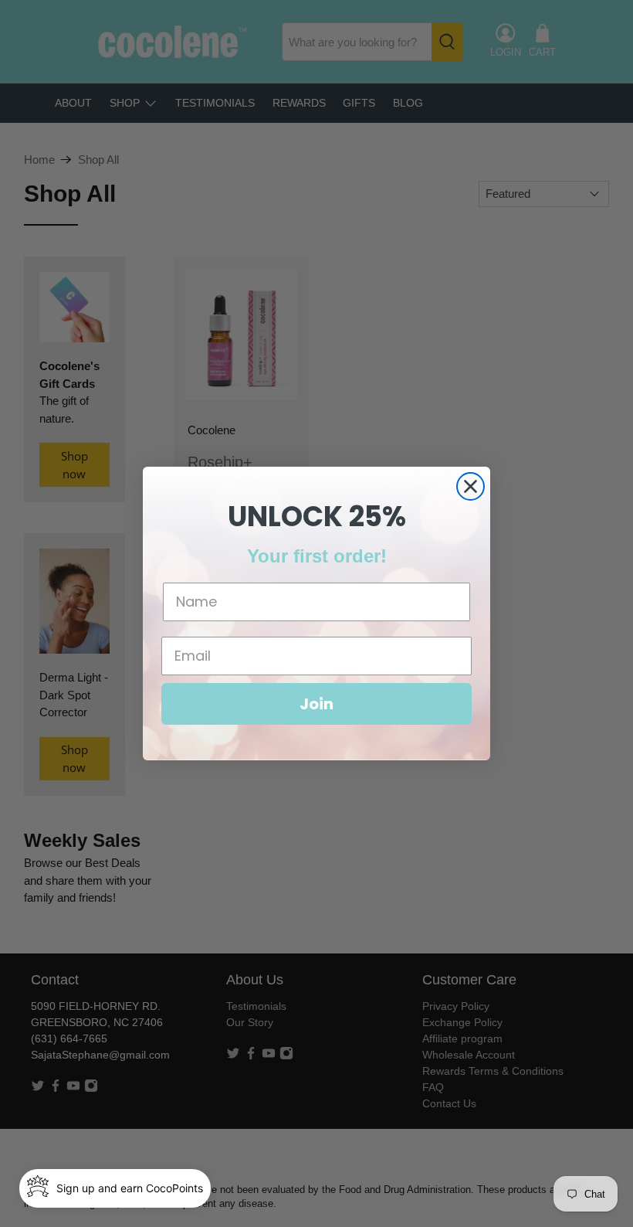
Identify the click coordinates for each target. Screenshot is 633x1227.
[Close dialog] (470, 486)
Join (316, 704)
